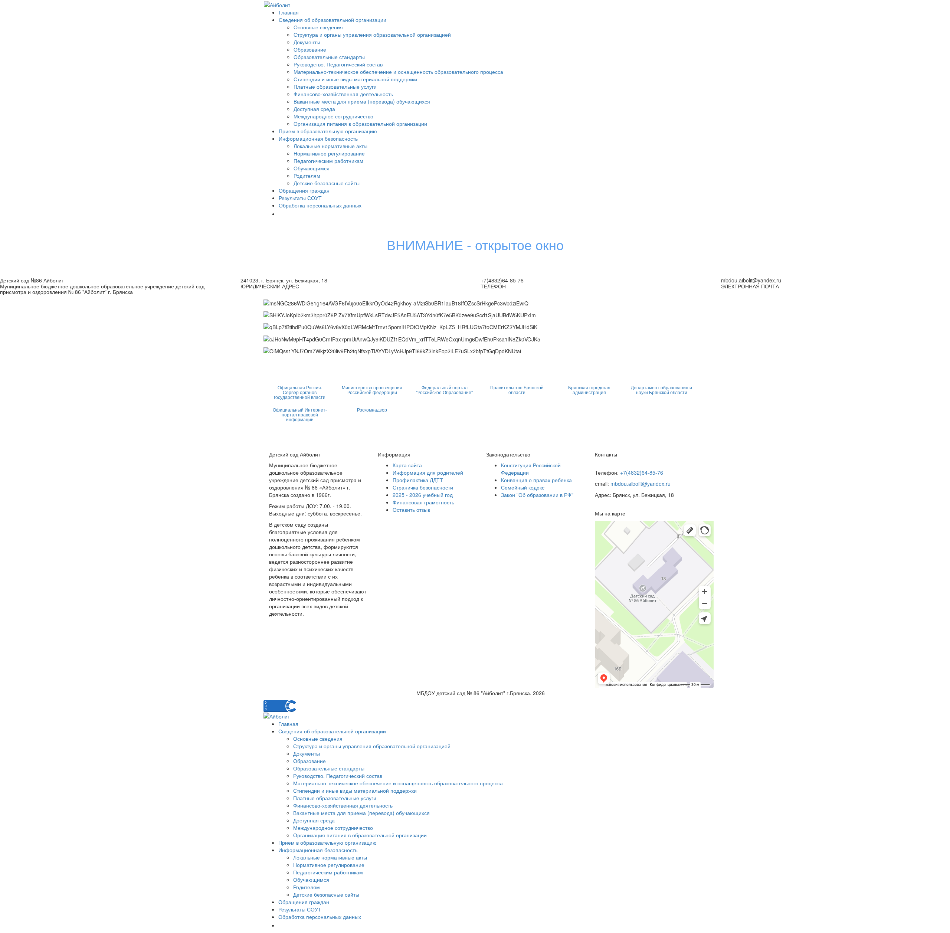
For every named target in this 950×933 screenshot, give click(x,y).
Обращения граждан (304, 190)
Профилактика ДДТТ (418, 480)
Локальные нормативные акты (330, 146)
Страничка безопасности (423, 487)
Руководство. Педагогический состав (338, 64)
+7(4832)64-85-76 (641, 472)
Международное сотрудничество (333, 116)
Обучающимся (312, 168)
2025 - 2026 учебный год (423, 494)
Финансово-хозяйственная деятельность (343, 94)
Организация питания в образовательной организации (360, 123)
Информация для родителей (428, 472)
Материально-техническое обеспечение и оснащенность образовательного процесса (398, 71)
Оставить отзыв (411, 509)
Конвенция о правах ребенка (536, 480)
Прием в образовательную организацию (328, 131)
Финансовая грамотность (423, 502)
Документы (307, 42)
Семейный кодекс (522, 487)
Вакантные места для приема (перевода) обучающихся (362, 101)
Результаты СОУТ (300, 198)
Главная (289, 12)
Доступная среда (314, 108)
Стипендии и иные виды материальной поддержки (355, 79)
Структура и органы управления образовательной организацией (372, 34)
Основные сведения (318, 27)
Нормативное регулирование (329, 153)
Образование (310, 49)
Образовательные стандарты (329, 56)
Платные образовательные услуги (335, 86)
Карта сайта (407, 465)
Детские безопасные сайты (327, 183)
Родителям (307, 175)
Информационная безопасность (318, 138)
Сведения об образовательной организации (332, 19)
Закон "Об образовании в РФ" (537, 494)
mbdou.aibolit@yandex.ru (640, 483)
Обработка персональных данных (320, 205)
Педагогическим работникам (328, 160)
